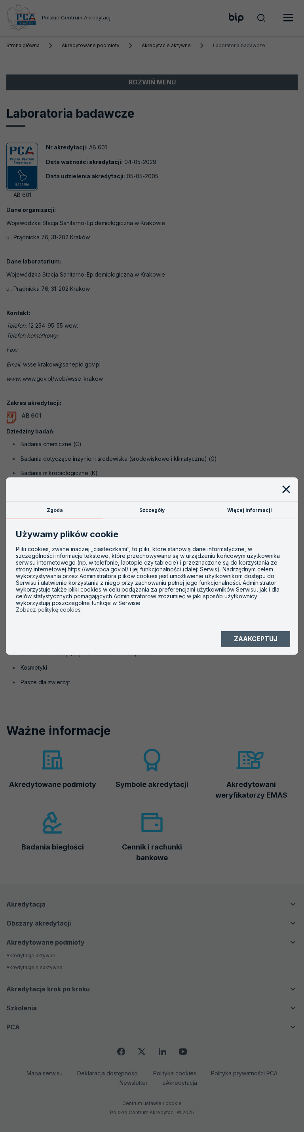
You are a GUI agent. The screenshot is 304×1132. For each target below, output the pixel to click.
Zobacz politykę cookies (48, 609)
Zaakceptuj (255, 639)
